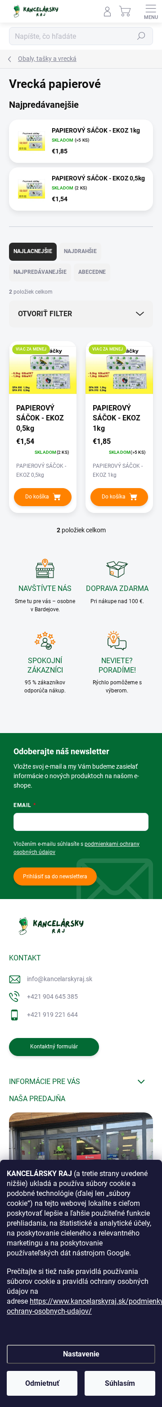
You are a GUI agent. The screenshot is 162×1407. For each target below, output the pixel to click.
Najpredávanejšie (40, 272)
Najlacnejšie (33, 251)
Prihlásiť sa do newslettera (55, 876)
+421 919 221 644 (52, 1014)
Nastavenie (81, 1354)
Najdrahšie (80, 251)
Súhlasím (120, 1383)
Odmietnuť (42, 1383)
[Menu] (151, 11)
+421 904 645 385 (52, 996)
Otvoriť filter (45, 313)
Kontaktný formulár (54, 1046)
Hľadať (141, 36)
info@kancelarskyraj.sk (59, 979)
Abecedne (92, 272)
